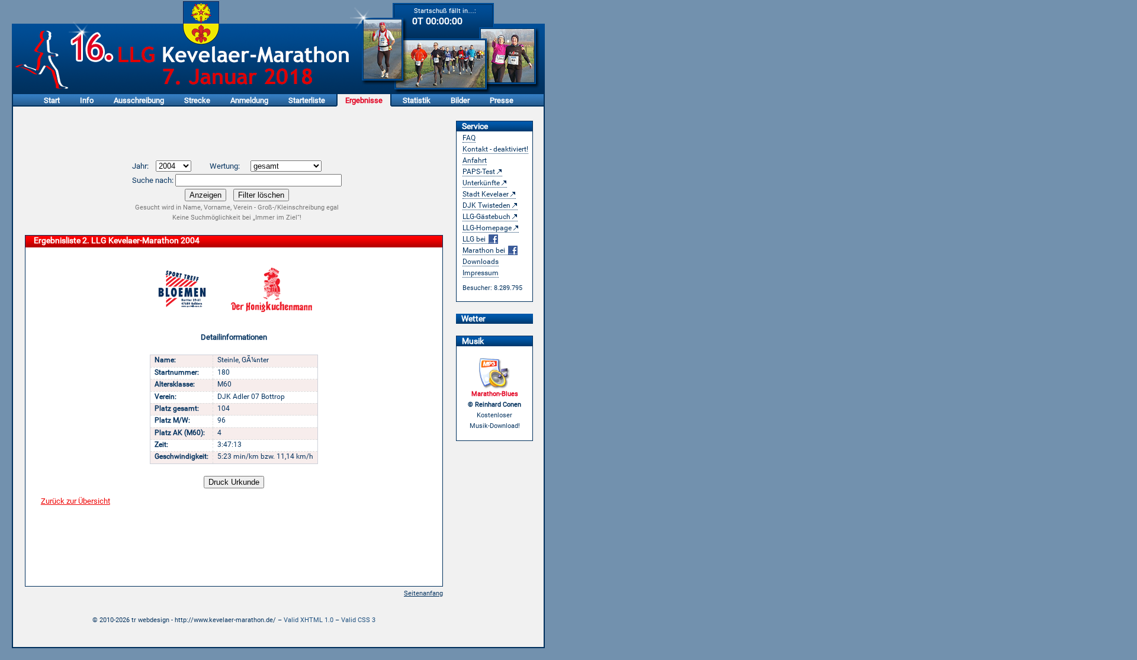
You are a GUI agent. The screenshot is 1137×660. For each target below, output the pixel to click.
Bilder (460, 100)
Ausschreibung (139, 100)
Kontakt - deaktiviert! (495, 149)
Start (52, 100)
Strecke (197, 100)
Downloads (480, 261)
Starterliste (306, 100)
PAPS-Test (478, 172)
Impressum (480, 273)
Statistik (417, 100)
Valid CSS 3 (358, 620)
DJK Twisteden (486, 205)
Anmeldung (249, 100)
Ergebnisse (364, 100)
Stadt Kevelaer (485, 194)
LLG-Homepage (487, 228)
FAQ (469, 138)
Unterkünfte (481, 183)
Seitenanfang (423, 593)
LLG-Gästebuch (486, 217)
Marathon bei (484, 250)
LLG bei (474, 239)
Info (87, 100)
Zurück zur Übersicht (75, 501)
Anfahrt (474, 160)
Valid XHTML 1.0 (308, 620)
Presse (501, 100)
